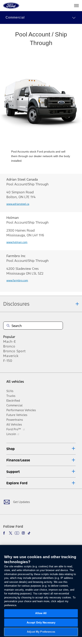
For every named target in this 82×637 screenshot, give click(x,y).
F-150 (7, 360)
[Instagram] (23, 533)
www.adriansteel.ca (17, 204)
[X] (10, 533)
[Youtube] (17, 533)
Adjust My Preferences (41, 631)
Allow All (41, 613)
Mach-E (9, 341)
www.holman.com (16, 242)
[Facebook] (4, 533)
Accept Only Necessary (41, 622)
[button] (41, 17)
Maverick (11, 356)
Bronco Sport (14, 351)
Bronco (9, 346)
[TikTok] (29, 533)
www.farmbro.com (17, 280)
